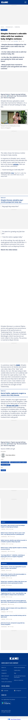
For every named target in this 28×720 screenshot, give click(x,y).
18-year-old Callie (12, 405)
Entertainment (9, 27)
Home (2, 27)
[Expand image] (26, 111)
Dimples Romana (5, 464)
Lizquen (3, 470)
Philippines (3, 611)
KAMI (18, 365)
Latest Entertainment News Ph (18, 462)
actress (15, 164)
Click (12, 173)
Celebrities (17, 27)
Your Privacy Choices (16, 719)
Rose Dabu (16, 41)
